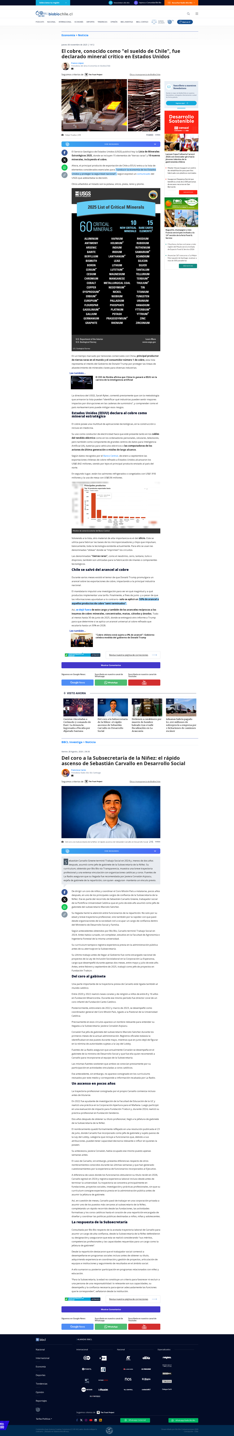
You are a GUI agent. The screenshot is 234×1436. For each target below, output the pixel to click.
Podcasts (40, 22)
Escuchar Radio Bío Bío (182, 2)
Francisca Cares (78, 770)
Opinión (113, 22)
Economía (79, 22)
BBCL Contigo (142, 22)
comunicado (143, 173)
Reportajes (41, 1400)
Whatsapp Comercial (137, 1420)
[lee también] (82, 382)
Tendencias (102, 22)
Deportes (90, 22)
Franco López (77, 63)
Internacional (65, 22)
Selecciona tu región (49, 2)
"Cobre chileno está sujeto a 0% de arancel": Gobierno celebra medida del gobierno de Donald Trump (125, 636)
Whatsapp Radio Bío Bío (185, 1420)
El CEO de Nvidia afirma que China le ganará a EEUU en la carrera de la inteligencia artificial (126, 378)
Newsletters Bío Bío (122, 2)
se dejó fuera (83, 609)
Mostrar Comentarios (111, 665)
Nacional (51, 22)
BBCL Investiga (127, 22)
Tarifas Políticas (43, 1418)
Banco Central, (111, 455)
